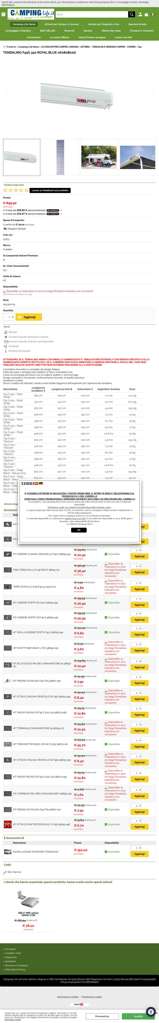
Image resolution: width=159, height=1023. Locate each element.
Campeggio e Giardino (18, 30)
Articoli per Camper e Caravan (62, 24)
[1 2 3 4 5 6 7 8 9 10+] (9, 317)
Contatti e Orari (13, 953)
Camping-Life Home (24, 24)
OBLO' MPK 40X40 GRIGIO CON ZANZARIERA (28, 914)
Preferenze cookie (92, 996)
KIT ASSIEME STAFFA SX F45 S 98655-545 (35, 602)
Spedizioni (10, 961)
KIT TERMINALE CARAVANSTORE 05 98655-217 (38, 728)
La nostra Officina (59, 37)
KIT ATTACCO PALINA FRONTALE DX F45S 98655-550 (42, 760)
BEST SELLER (47, 30)
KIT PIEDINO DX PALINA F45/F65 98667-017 (37, 809)
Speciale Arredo (137, 24)
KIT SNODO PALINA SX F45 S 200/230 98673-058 (39, 712)
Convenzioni (34, 37)
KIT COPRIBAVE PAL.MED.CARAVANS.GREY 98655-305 (42, 793)
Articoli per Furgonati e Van (103, 24)
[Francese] (32, 484)
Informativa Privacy (15, 969)
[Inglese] (28, 484)
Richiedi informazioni (20, 351)
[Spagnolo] (36, 484)
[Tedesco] (41, 484)
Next (154, 158)
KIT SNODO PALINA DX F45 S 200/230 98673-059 (40, 776)
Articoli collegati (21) (13, 504)
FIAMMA (7, 249)
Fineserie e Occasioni (142, 30)
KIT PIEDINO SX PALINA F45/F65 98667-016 (37, 680)
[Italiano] (23, 484)
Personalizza (102, 1016)
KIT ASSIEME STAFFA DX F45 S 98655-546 (35, 617)
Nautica (88, 30)
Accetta (138, 1016)
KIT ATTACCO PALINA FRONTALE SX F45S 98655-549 (41, 696)
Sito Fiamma (14, 872)
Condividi (13, 346)
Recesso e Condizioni (16, 965)
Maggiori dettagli (17, 228)
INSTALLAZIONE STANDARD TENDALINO (35, 851)
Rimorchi (69, 30)
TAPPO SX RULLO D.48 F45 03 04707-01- (35, 586)
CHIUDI (156, 1012)
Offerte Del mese (111, 30)
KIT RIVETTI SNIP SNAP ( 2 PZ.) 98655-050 (35, 648)
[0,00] (147, 14)
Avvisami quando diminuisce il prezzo (28, 336)
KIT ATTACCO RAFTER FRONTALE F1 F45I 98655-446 (41, 824)
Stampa (13, 332)
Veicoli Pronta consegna (92, 37)
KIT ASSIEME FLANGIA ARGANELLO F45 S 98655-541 (41, 554)
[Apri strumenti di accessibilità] (151, 1012)
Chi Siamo (10, 949)
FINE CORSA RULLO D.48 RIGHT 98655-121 (36, 570)
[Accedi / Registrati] (141, 14)
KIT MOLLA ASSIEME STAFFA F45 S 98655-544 (38, 632)
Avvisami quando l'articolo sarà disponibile (31, 341)
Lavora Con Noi (123, 37)
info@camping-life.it (104, 2)
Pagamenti (11, 957)
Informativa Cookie (13, 1020)
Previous (5, 158)
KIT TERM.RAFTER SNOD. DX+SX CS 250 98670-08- (40, 744)
